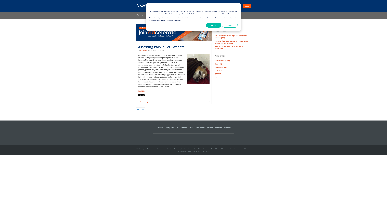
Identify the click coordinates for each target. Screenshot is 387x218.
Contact (227, 128)
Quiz (218, 74)
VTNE (192, 128)
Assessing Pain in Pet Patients (161, 47)
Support (160, 128)
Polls (218, 70)
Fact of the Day (222, 61)
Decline (230, 25)
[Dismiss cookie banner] (237, 7)
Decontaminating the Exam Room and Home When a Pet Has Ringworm (231, 42)
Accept (213, 25)
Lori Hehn (143, 50)
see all (217, 78)
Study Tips (169, 128)
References (200, 128)
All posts (140, 109)
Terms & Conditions (214, 128)
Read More (142, 91)
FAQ (177, 128)
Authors (184, 128)
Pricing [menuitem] (247, 6)
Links (218, 64)
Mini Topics (143, 102)
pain (148, 102)
